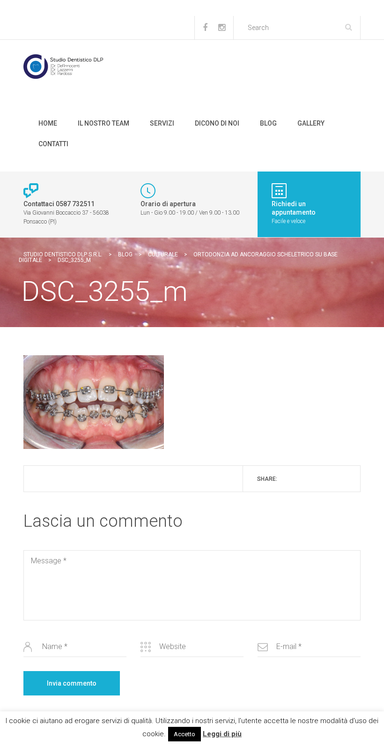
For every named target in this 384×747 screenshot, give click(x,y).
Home (47, 123)
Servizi (162, 123)
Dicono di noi (217, 123)
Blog (268, 123)
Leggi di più (222, 734)
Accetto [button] (184, 734)
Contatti (53, 144)
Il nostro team (103, 123)
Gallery (311, 123)
